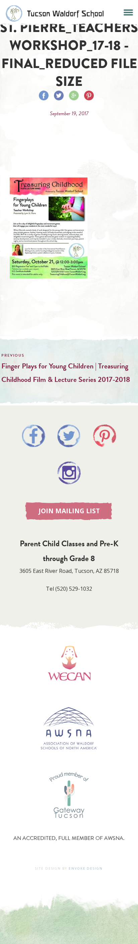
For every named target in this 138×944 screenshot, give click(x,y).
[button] (128, 12)
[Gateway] (69, 824)
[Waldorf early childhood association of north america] (69, 690)
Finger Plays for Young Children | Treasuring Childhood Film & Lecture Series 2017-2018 (65, 372)
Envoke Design (86, 868)
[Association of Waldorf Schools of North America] (69, 759)
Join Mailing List (69, 510)
